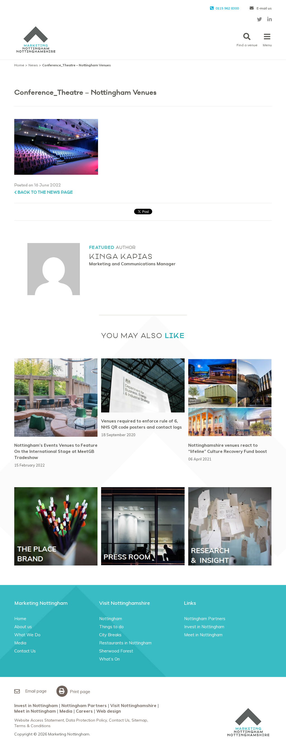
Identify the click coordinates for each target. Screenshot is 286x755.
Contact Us (25, 651)
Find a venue (247, 45)
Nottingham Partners (204, 618)
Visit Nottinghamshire (133, 705)
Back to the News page (45, 192)
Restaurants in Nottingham (125, 642)
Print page (79, 691)
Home (19, 65)
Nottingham (110, 618)
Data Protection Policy (86, 720)
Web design (108, 711)
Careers (84, 711)
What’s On (109, 659)
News (33, 65)
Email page (35, 691)
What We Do (27, 634)
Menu (267, 45)
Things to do (111, 626)
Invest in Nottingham (204, 626)
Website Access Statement (39, 720)
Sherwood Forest (116, 651)
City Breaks (110, 634)
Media (20, 642)
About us (23, 626)
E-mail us (264, 8)
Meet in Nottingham (203, 634)
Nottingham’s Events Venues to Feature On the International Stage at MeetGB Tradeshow (55, 451)
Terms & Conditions (32, 725)
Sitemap (139, 720)
